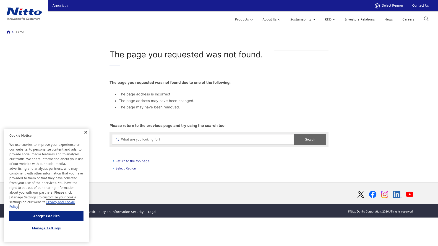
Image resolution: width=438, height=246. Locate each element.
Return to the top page (132, 161)
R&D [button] (328, 19)
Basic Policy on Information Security (115, 212)
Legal (152, 212)
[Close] (86, 132)
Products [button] (242, 19)
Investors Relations (360, 19)
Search (310, 139)
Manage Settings (46, 228)
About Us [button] (270, 19)
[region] (46, 185)
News (388, 19)
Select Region (392, 5)
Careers (408, 19)
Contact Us (420, 5)
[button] (426, 18)
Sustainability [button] (300, 19)
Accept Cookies (46, 216)
